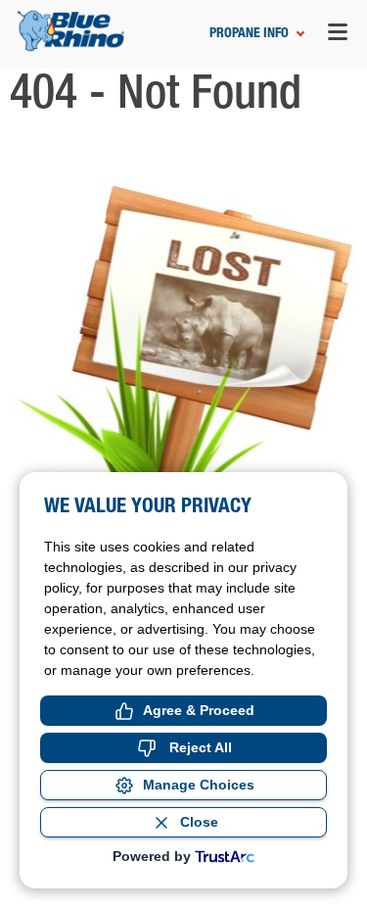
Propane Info (249, 34)
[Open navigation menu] (337, 35)
